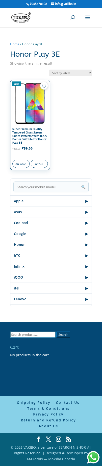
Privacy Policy (48, 414)
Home (14, 44)
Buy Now (39, 163)
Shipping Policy (34, 402)
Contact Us (67, 402)
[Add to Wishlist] (44, 86)
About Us (48, 426)
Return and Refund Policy (48, 420)
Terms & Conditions (48, 408)
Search (63, 334)
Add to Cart (21, 163)
